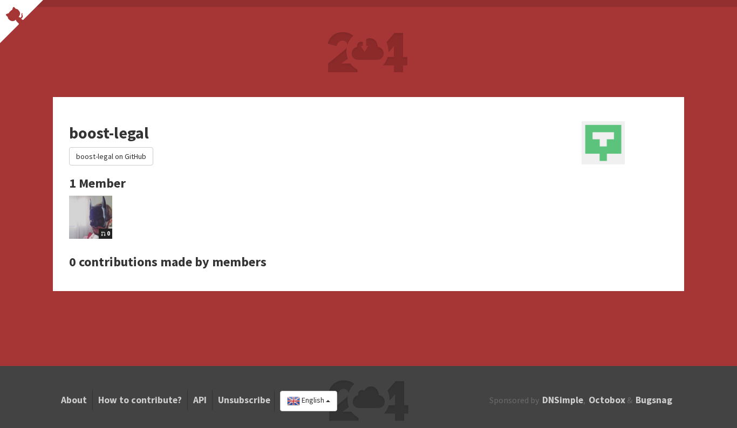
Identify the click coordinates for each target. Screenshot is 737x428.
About (74, 400)
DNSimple (562, 400)
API (200, 400)
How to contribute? (140, 400)
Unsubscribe (244, 400)
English (313, 400)
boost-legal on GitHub (111, 156)
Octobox (607, 400)
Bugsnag (654, 400)
